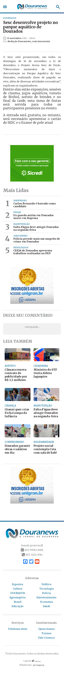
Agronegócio (17, 597)
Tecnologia (46, 588)
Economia (46, 601)
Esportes (17, 584)
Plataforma (25, 665)
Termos (46, 633)
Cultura (17, 588)
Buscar (57, 7)
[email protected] (32, 545)
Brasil (17, 601)
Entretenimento (46, 597)
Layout (27, 661)
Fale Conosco (46, 637)
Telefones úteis (17, 628)
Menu (5, 7)
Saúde (46, 606)
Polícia (46, 593)
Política (46, 584)
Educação (17, 606)
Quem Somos (46, 628)
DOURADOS (17, 593)
